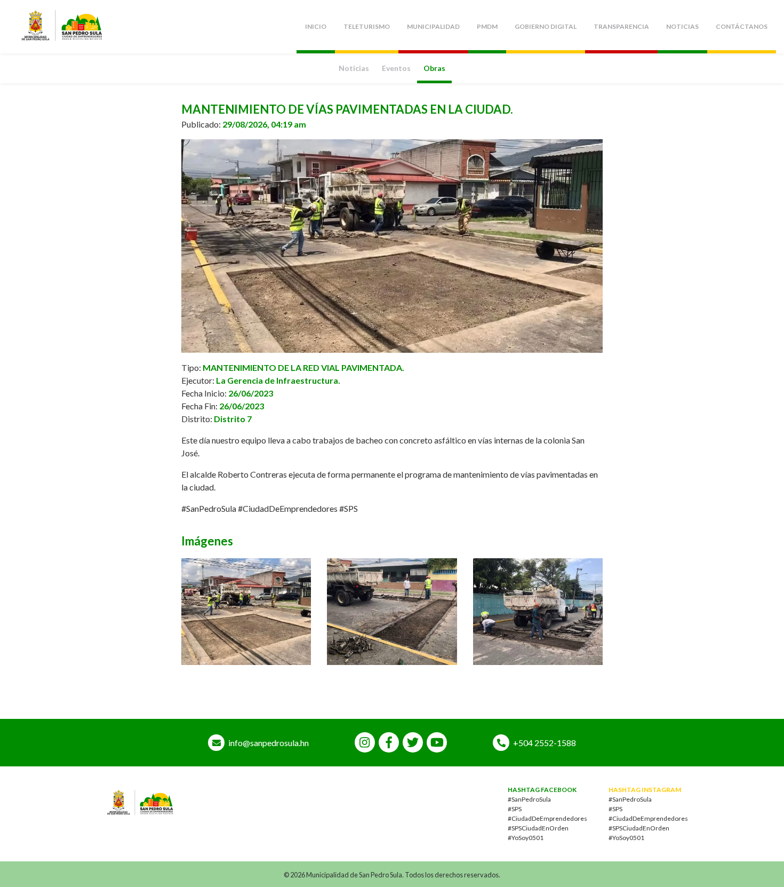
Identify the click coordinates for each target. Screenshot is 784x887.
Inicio (315, 26)
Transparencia (621, 26)
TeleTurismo (366, 26)
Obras (434, 68)
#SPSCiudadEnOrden (538, 828)
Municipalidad (433, 26)
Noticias (682, 26)
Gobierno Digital (546, 26)
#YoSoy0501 (525, 838)
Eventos (396, 68)
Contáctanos (741, 26)
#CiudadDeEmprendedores (547, 818)
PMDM (487, 26)
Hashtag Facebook (542, 790)
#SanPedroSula (529, 799)
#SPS (515, 809)
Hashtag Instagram (645, 790)
